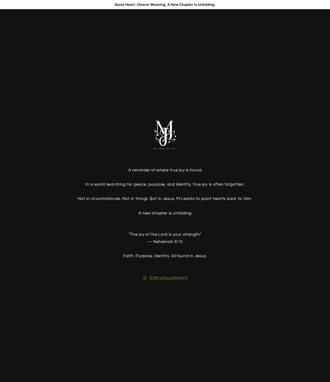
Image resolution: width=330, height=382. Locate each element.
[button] (165, 278)
